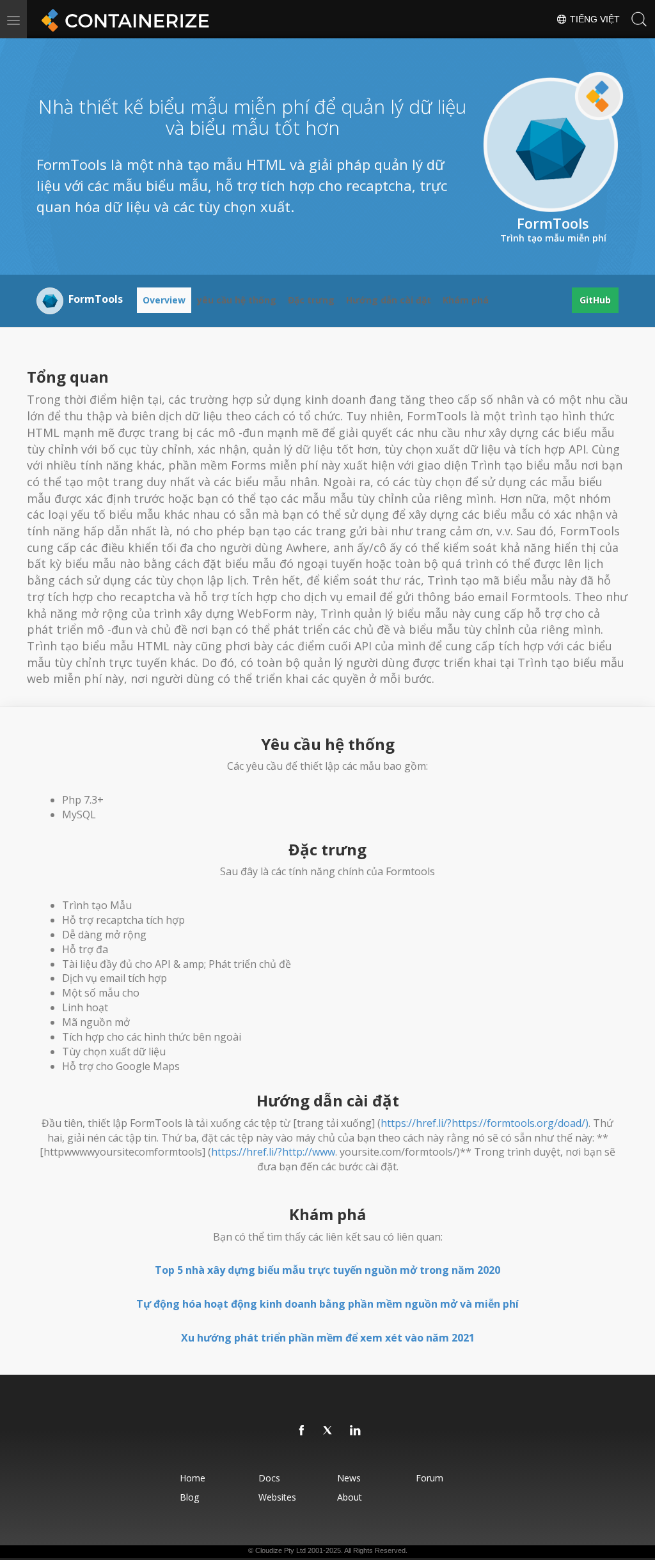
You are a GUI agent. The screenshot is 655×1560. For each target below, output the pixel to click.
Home (192, 1478)
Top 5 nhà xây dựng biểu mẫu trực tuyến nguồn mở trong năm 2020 (327, 1270)
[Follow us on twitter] (328, 1431)
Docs (269, 1478)
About (349, 1497)
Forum (429, 1478)
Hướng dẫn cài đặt (388, 300)
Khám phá (466, 300)
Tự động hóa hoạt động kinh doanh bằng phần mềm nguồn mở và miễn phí (327, 1304)
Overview (164, 300)
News (349, 1478)
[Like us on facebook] (302, 1431)
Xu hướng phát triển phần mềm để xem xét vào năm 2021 (328, 1338)
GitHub (595, 300)
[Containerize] (122, 19)
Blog (189, 1497)
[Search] (639, 19)
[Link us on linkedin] (355, 1431)
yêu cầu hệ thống (236, 300)
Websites (277, 1497)
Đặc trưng (311, 300)
